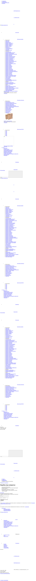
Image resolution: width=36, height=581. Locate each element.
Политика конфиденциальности (5, 573)
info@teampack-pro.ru (17, 562)
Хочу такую (2, 492)
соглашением (27, 506)
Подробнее (5, 93)
